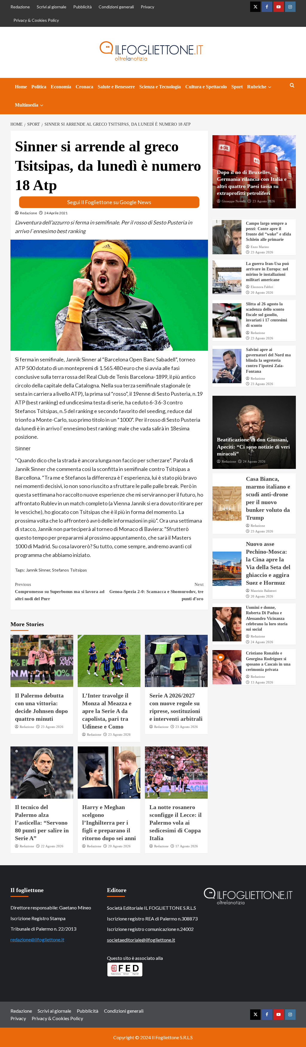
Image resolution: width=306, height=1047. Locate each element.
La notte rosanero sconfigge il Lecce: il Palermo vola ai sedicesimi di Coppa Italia (175, 822)
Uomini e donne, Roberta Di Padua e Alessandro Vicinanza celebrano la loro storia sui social (266, 618)
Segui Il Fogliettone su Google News (109, 202)
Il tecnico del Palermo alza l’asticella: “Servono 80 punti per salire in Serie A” (42, 822)
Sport (237, 86)
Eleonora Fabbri (262, 287)
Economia (61, 86)
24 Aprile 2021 (56, 213)
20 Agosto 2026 (119, 846)
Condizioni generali (116, 6)
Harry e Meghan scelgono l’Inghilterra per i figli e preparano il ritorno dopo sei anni (109, 822)
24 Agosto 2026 (254, 461)
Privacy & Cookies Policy (36, 20)
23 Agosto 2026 (52, 727)
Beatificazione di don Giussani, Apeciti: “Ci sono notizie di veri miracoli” (253, 447)
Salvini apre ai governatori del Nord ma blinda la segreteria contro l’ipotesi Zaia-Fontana (268, 360)
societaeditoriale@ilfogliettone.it (141, 940)
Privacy (147, 6)
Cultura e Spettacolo (206, 86)
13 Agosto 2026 (262, 682)
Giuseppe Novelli (234, 201)
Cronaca (84, 86)
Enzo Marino (260, 247)
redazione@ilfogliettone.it (37, 939)
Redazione (20, 6)
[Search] (292, 85)
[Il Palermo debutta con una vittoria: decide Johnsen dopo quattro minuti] (41, 661)
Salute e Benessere (116, 86)
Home (21, 86)
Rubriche (256, 86)
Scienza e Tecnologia (160, 86)
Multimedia (26, 104)
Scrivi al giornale (51, 6)
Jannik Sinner (38, 569)
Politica (38, 86)
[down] (269, 87)
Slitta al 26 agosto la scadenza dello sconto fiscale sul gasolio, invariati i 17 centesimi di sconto (266, 315)
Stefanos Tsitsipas (69, 569)
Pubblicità (82, 6)
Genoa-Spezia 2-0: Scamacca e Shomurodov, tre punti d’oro (156, 591)
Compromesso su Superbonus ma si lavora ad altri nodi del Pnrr (59, 591)
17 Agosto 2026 (186, 846)
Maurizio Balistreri (263, 590)
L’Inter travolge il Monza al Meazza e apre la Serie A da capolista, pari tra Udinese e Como (106, 711)
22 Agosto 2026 (52, 846)
